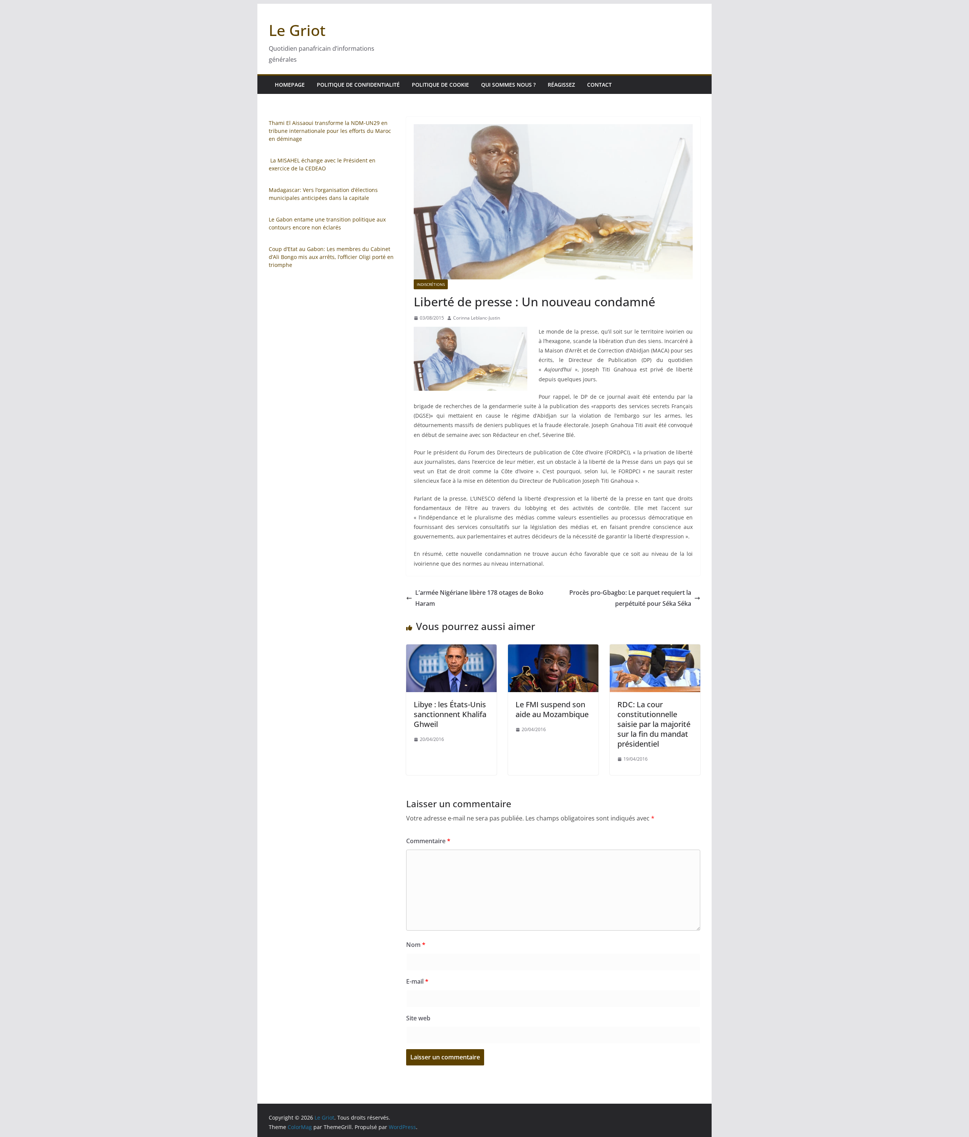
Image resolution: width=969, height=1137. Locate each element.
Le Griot (297, 30)
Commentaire (428, 841)
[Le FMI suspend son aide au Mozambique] (553, 650)
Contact (599, 84)
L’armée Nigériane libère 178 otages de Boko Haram (479, 598)
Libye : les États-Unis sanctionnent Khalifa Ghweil (450, 714)
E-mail (417, 981)
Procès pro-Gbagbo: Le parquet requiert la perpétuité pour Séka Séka (630, 598)
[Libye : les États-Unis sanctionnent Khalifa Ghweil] (451, 650)
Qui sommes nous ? (508, 84)
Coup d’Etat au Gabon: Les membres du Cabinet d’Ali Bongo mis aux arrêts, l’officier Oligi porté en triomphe (331, 256)
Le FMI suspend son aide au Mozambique (552, 709)
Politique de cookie (440, 84)
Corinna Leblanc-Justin (476, 318)
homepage (290, 84)
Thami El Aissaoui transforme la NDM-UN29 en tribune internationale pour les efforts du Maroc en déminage (330, 130)
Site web (418, 1018)
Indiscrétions (431, 284)
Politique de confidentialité (358, 84)
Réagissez (561, 84)
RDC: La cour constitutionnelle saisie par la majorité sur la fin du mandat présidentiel (653, 724)
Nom (415, 944)
